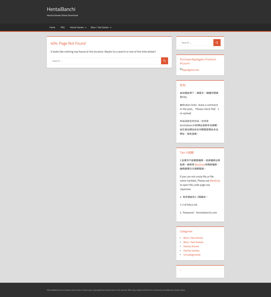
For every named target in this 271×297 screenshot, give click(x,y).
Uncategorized (191, 254)
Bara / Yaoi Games (100, 27)
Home (52, 27)
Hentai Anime (191, 246)
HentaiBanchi (61, 9)
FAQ (63, 27)
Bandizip (200, 164)
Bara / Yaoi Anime (193, 237)
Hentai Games (77, 27)
